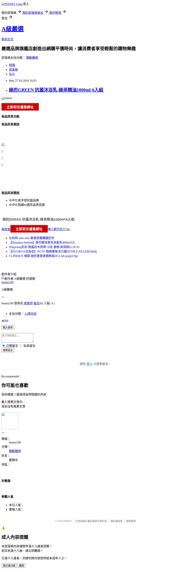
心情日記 (31, 313)
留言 (37, 303)
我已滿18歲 (9, 565)
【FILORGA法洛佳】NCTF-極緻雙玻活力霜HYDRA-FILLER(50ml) (53, 251)
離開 (21, 565)
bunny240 (7, 282)
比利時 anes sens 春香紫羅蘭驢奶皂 (31, 238)
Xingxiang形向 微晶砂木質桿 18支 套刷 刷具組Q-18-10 (44, 247)
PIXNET (67, 521)
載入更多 (8, 327)
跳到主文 (7, 39)
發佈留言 (8, 350)
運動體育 (32, 57)
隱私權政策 (116, 521)
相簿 (12, 65)
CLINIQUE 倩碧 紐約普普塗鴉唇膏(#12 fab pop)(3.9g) (43, 256)
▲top (4, 320)
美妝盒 (5, 229)
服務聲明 (131, 521)
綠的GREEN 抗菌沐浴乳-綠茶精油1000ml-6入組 (56, 89)
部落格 (13, 69)
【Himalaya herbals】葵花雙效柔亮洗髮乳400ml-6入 (42, 242)
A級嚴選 (12, 29)
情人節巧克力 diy (59, 229)
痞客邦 (28, 303)
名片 (12, 74)
